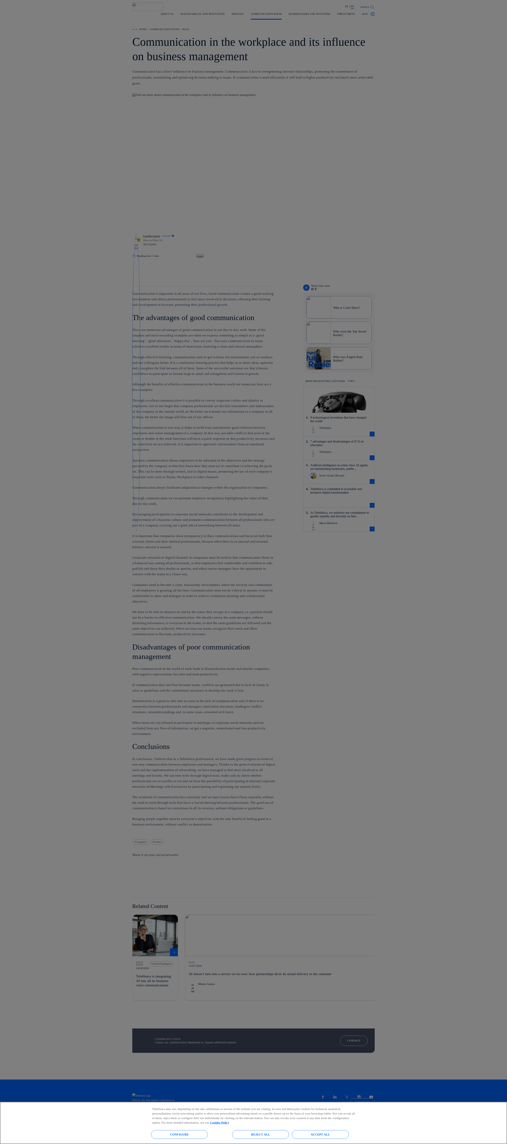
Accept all (320, 1134)
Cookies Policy (219, 1122)
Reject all (260, 1134)
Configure (179, 1134)
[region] (253, 1123)
